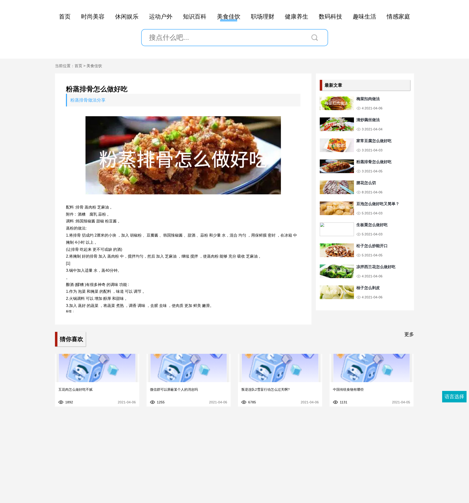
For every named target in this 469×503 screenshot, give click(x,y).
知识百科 (194, 16)
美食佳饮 (228, 16)
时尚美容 (93, 16)
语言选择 (454, 396)
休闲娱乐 (127, 16)
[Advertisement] (234, 461)
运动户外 (160, 16)
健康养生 (296, 16)
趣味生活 (364, 16)
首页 (65, 16)
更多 (409, 334)
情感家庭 (398, 16)
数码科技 (330, 16)
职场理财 (262, 16)
